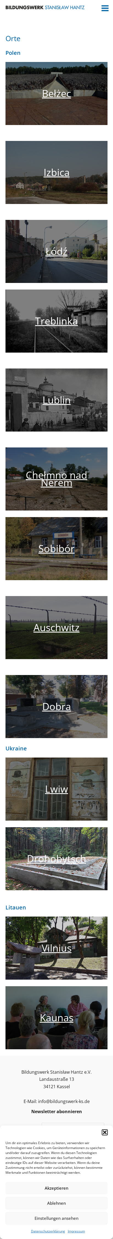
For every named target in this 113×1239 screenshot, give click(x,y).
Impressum (76, 1231)
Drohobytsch (56, 858)
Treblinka (56, 321)
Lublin (57, 400)
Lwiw (56, 789)
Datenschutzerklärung (48, 1231)
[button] (105, 1132)
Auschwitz (56, 627)
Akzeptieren (56, 1188)
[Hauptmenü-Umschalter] (105, 8)
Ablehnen (56, 1203)
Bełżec (56, 93)
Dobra (56, 706)
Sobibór (56, 548)
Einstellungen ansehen (56, 1218)
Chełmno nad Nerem (56, 478)
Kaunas (57, 1017)
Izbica (57, 172)
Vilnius (57, 948)
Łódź (56, 251)
